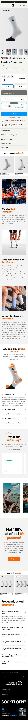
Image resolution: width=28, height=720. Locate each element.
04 (16, 382)
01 (12, 366)
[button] (3, 5)
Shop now (14, 559)
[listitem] (12, 463)
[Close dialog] (26, 706)
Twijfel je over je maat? (14, 117)
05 (7, 386)
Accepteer (13, 715)
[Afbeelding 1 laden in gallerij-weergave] (2, 52)
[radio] (14, 99)
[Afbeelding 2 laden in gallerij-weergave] (8, 52)
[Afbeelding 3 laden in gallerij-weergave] (14, 52)
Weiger (5, 715)
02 (15, 372)
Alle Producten (6, 10)
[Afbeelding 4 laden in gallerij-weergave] (20, 52)
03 (20, 379)
